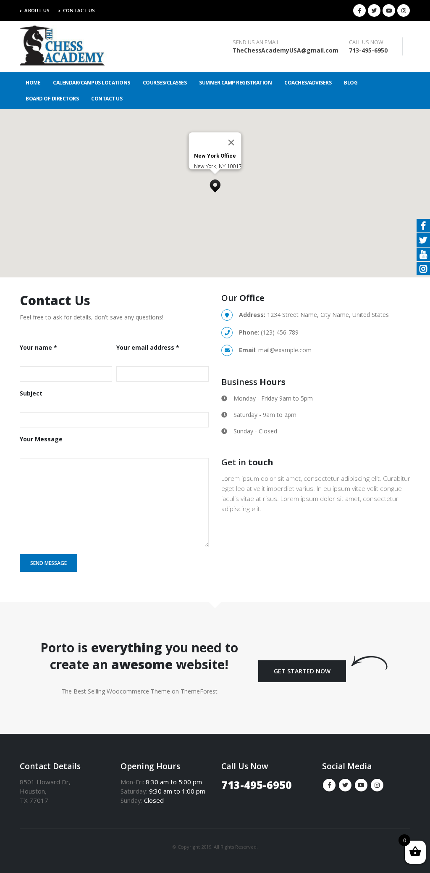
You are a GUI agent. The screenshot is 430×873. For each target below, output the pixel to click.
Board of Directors (52, 98)
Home (33, 82)
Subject (31, 393)
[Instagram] (403, 10)
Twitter (345, 785)
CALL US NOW (366, 42)
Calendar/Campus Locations (91, 82)
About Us (37, 10)
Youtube (361, 785)
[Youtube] (389, 10)
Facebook (329, 785)
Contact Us (79, 10)
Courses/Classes (165, 82)
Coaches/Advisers (307, 82)
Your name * (38, 347)
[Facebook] (359, 10)
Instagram (377, 785)
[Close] (231, 142)
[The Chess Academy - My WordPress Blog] (66, 46)
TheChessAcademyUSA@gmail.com (285, 50)
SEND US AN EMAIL (256, 42)
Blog (350, 82)
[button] (215, 184)
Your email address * (147, 347)
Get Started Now (302, 671)
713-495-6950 (368, 50)
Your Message (41, 439)
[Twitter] (374, 10)
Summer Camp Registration (235, 82)
